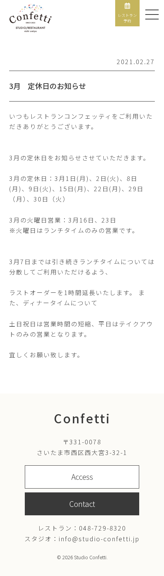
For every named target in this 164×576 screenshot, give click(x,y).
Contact (82, 504)
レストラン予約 (127, 18)
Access (82, 476)
